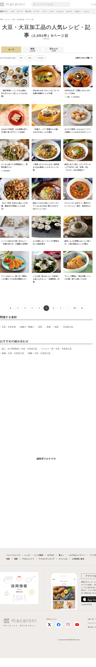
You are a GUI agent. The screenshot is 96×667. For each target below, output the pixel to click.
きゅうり (69, 11)
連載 (16, 559)
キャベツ (20, 11)
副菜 (29, 58)
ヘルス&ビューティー (76, 555)
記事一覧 (91, 619)
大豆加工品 (68, 327)
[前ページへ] (11, 308)
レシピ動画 (38, 555)
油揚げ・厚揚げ (27, 327)
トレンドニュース (13, 555)
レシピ (27, 555)
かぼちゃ (78, 11)
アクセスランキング (46, 559)
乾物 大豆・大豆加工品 (13, 353)
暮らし (61, 555)
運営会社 (91, 627)
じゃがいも (60, 11)
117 (75, 308)
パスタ (51, 11)
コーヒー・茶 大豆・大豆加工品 (56, 349)
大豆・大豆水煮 (9, 327)
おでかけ (50, 555)
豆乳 (40, 327)
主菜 (20, 58)
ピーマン (37, 11)
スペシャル (63, 559)
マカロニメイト (28, 559)
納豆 (57, 327)
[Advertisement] (46, 393)
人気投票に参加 (78, 559)
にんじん (86, 11)
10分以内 (40, 58)
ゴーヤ (44, 11)
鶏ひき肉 (28, 11)
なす (12, 11)
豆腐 (48, 327)
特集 (8, 559)
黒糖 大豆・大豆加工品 (39, 353)
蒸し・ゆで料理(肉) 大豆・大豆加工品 (19, 349)
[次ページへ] (82, 308)
